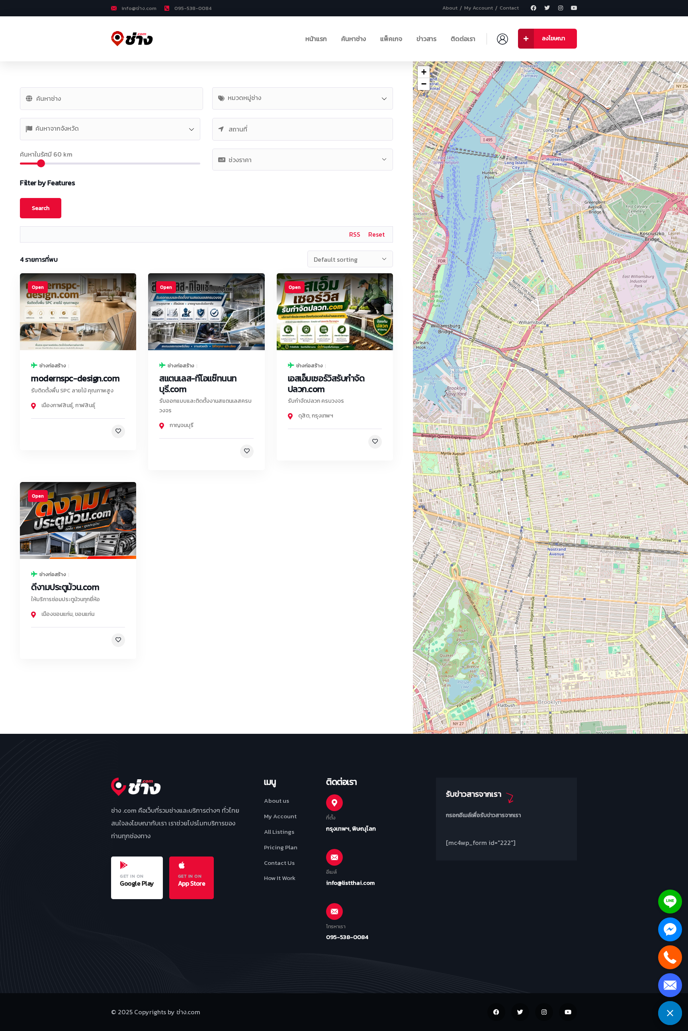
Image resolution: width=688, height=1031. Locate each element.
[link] (78, 311)
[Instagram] (560, 8)
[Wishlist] (118, 431)
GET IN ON (132, 876)
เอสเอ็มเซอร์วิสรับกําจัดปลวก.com (326, 383)
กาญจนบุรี (182, 425)
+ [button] (423, 72)
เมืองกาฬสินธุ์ (57, 405)
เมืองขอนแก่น (56, 614)
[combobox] (302, 98)
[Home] (136, 38)
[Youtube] (574, 8)
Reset (376, 234)
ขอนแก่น (84, 614)
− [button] (423, 84)
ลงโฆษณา (553, 38)
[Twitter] (547, 8)
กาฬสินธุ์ (85, 405)
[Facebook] (533, 8)
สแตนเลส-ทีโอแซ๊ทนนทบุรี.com (198, 383)
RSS (354, 234)
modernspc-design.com (75, 378)
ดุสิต (303, 416)
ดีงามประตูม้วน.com (65, 587)
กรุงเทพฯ (322, 416)
